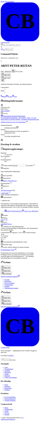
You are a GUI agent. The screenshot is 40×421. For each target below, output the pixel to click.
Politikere (7, 390)
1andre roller (5, 193)
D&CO (11, 355)
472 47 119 (4, 219)
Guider (6, 411)
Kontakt (6, 414)
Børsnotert (7, 372)
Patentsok (7, 376)
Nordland (7, 111)
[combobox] (11, 45)
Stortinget (7, 386)
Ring (4, 96)
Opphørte (7, 371)
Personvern (7, 419)
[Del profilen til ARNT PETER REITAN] (2, 80)
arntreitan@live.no (6, 224)
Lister (6, 367)
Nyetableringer (8, 369)
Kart (15, 96)
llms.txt (13, 419)
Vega (2, 111)
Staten (6, 385)
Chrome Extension (9, 400)
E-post (10, 96)
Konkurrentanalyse (10, 399)
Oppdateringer (8, 409)
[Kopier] (13, 71)
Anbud (6, 374)
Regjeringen (8, 388)
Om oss (6, 413)
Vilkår (2, 419)
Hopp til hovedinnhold (7, 1)
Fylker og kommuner (10, 377)
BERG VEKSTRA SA (10, 181)
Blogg (6, 408)
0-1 (22, 417)
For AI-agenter (10, 397)
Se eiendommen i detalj (7, 250)
